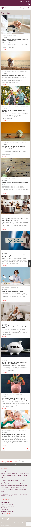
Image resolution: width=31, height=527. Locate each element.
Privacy (23, 522)
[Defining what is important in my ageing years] (15, 319)
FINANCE (8, 106)
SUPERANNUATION (23, 71)
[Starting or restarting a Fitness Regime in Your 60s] (15, 104)
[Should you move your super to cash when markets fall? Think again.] (15, 356)
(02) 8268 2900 (26, 1)
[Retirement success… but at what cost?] (15, 68)
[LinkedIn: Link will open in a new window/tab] (26, 4)
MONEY (13, 71)
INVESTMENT (9, 71)
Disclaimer (8, 525)
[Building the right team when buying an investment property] (15, 140)
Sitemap (3, 525)
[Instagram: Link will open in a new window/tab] (29, 4)
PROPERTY (22, 142)
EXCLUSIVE (9, 35)
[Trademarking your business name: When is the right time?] (15, 248)
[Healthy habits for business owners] (15, 284)
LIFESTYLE (22, 106)
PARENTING (24, 430)
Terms (19, 522)
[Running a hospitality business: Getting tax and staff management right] (15, 212)
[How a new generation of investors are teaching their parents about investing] (15, 428)
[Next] (27, 449)
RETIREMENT (13, 35)
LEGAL (12, 251)
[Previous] (3, 449)
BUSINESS (4, 178)
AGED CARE (4, 35)
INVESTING (12, 142)
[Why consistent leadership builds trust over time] (15, 176)
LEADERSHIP (13, 178)
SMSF (21, 394)
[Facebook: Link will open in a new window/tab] (23, 4)
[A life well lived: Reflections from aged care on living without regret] (15, 33)
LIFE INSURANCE (16, 106)
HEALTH (11, 106)
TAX (25, 142)
